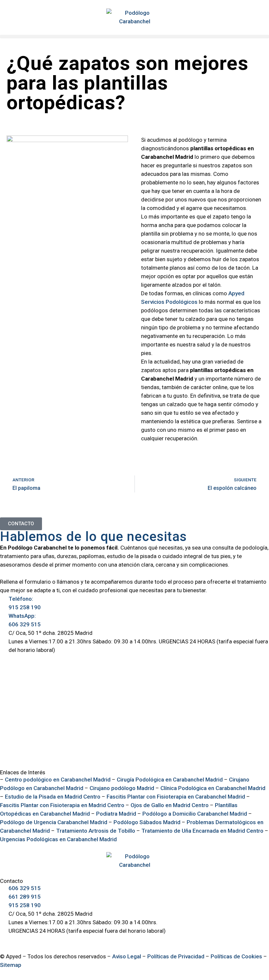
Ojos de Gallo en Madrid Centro (170, 805)
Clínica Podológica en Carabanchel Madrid (212, 788)
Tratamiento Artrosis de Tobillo (95, 830)
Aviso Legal (126, 956)
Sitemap (10, 965)
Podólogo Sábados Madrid (147, 822)
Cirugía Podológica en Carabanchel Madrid (170, 779)
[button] (134, 36)
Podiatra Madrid (116, 813)
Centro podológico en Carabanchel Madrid (58, 779)
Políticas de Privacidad (175, 956)
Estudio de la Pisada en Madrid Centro (52, 796)
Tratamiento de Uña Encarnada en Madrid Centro (202, 830)
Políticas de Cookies (236, 956)
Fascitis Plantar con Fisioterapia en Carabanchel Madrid (176, 796)
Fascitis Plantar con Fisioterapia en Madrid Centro (62, 805)
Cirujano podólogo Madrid (122, 788)
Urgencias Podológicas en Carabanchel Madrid (58, 839)
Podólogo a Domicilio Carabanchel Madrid (194, 813)
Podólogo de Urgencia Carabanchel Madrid (53, 822)
